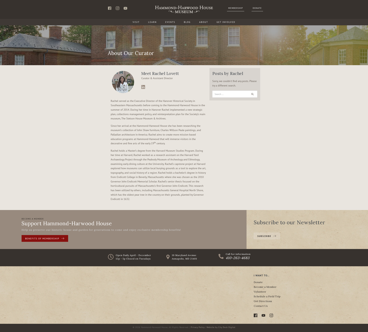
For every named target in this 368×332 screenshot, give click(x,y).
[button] (235, 8)
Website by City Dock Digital (221, 327)
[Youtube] (263, 315)
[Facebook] (255, 315)
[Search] (252, 94)
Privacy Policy (198, 327)
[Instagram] (271, 315)
